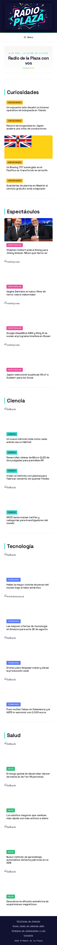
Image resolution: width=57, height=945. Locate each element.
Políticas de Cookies (28, 921)
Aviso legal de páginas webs (28, 926)
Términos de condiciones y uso (28, 931)
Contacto (28, 935)
